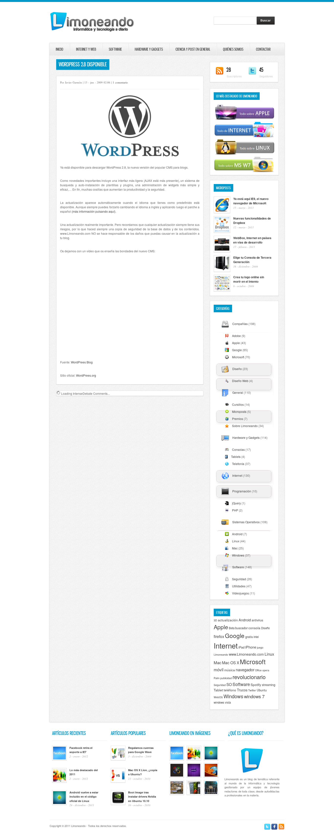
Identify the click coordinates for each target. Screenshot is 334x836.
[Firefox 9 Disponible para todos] (211, 776)
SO (229, 684)
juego (260, 647)
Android (237, 534)
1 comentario (120, 82)
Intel (256, 637)
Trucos (242, 689)
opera (265, 670)
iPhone (250, 647)
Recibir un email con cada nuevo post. (93, 614)
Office (258, 670)
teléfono (230, 689)
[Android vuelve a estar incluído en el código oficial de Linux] (211, 759)
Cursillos (238, 404)
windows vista (222, 702)
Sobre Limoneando (245, 426)
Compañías (240, 324)
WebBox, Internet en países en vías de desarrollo (252, 240)
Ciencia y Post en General (193, 49)
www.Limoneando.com (246, 654)
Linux (235, 541)
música (229, 669)
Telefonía (238, 464)
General (237, 392)
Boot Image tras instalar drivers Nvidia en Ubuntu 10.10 (142, 796)
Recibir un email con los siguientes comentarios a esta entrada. (111, 601)
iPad (241, 647)
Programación (241, 491)
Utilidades (238, 586)
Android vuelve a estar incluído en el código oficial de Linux (83, 796)
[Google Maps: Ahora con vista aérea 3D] (176, 794)
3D (215, 620)
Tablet (218, 689)
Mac (235, 548)
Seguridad (239, 579)
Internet (237, 475)
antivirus (257, 620)
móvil (218, 669)
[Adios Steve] (211, 794)
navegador (245, 670)
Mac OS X (230, 662)
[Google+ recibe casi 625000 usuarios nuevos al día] (176, 776)
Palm (217, 678)
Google (237, 350)
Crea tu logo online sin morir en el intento (248, 279)
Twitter (252, 690)
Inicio (59, 49)
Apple (236, 343)
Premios (237, 419)
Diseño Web (240, 381)
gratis (249, 637)
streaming (268, 685)
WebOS (218, 697)
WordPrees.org (86, 375)
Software (115, 49)
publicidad (226, 678)
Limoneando (221, 654)
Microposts (239, 411)
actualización (228, 619)
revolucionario (249, 677)
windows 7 (254, 696)
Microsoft (238, 357)
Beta (231, 628)
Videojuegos (240, 593)
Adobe (236, 336)
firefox (219, 636)
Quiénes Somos (233, 49)
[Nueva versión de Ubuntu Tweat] (194, 776)
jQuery (236, 503)
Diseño (237, 369)
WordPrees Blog (82, 362)
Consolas (238, 449)
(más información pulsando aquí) (93, 211)
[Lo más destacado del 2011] (194, 759)
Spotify (256, 684)
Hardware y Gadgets (149, 49)
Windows (238, 555)
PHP (235, 510)
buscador (241, 628)
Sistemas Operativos (246, 522)
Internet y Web (86, 49)
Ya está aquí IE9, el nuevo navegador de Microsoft (250, 201)
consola (254, 627)
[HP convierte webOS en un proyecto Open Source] (194, 794)
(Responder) (170, 410)
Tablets (236, 456)
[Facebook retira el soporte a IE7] (176, 759)
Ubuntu (262, 690)
